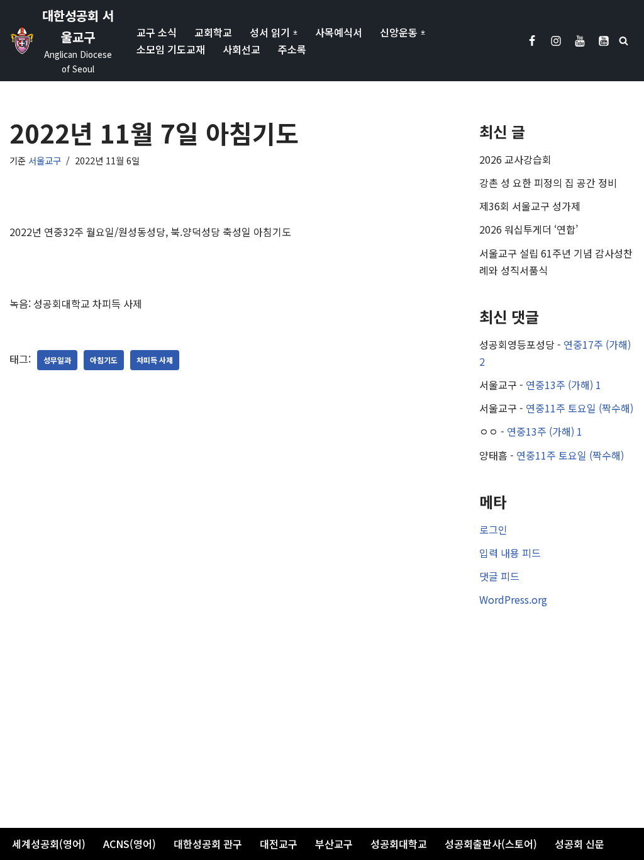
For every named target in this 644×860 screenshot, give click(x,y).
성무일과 (57, 359)
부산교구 (334, 843)
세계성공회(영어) (49, 843)
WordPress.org (513, 599)
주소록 (292, 49)
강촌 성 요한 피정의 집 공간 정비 (548, 182)
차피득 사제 (154, 359)
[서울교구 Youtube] (580, 41)
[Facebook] (532, 41)
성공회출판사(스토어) (491, 843)
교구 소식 (156, 32)
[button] (295, 32)
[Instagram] (556, 41)
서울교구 (44, 160)
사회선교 (241, 49)
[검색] (623, 40)
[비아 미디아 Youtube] (604, 41)
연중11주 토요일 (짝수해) (579, 408)
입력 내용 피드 (510, 552)
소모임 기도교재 (170, 49)
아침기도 (104, 359)
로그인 (493, 529)
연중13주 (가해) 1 (563, 384)
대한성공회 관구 (208, 843)
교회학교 (213, 32)
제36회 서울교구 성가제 (529, 205)
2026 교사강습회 (515, 159)
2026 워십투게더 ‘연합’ (528, 229)
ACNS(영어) (129, 843)
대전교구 (278, 843)
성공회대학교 (398, 843)
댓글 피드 (499, 576)
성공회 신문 (579, 843)
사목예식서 (338, 32)
